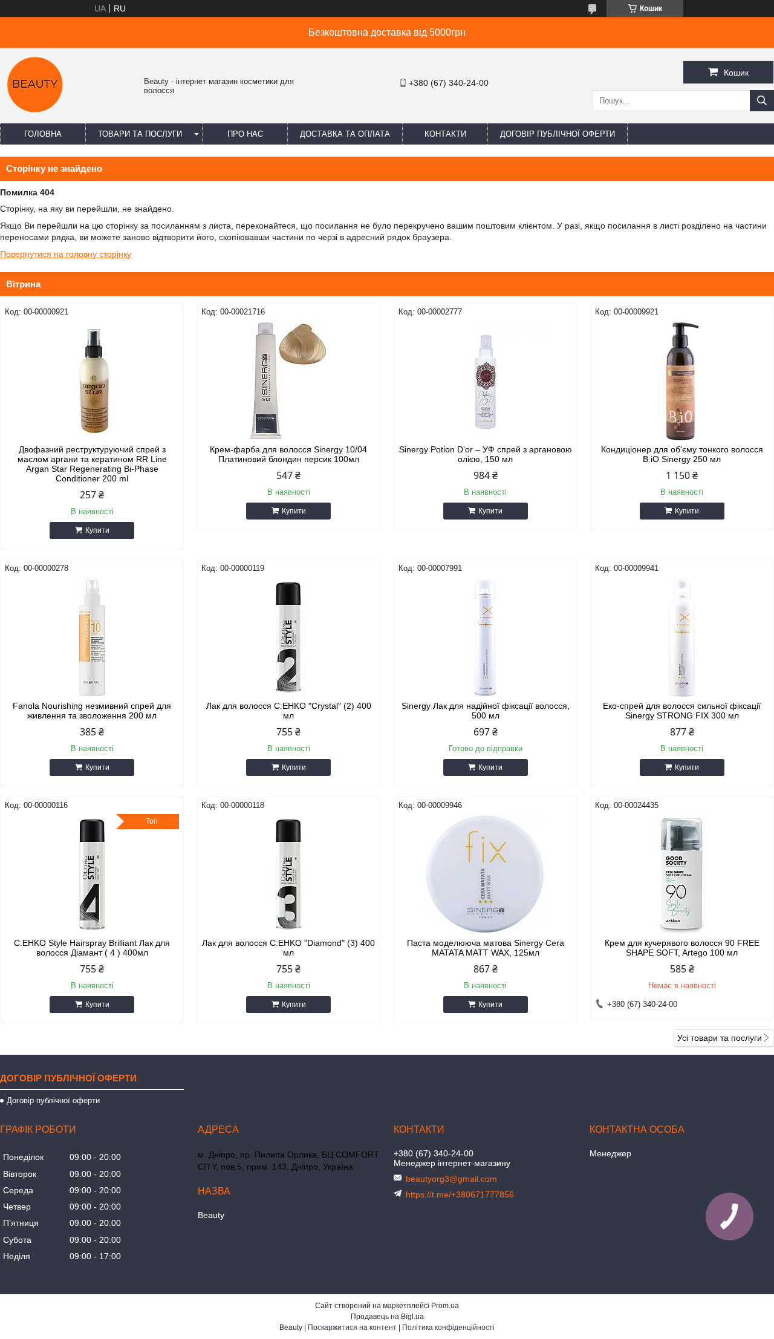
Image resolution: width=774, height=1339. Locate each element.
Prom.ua (445, 1306)
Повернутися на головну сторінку (65, 254)
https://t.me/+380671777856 (460, 1194)
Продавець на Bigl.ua (387, 1316)
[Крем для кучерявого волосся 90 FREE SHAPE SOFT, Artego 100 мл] (682, 874)
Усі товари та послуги (719, 1038)
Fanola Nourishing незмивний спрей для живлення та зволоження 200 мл (92, 710)
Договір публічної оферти (557, 133)
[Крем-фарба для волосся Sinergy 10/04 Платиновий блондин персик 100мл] (288, 381)
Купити (97, 530)
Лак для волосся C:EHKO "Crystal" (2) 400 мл (288, 710)
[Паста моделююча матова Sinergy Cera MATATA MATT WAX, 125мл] (485, 874)
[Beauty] (36, 118)
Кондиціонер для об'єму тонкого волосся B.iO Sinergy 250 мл (682, 454)
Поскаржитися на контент (352, 1327)
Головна (43, 133)
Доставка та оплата (345, 133)
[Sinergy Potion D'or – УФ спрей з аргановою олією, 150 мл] (485, 381)
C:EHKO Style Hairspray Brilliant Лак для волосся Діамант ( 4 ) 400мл (92, 947)
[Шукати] (762, 100)
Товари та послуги (140, 133)
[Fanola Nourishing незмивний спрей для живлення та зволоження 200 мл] (92, 637)
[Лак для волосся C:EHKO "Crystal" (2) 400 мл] (288, 637)
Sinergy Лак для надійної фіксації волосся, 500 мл (486, 710)
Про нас (245, 133)
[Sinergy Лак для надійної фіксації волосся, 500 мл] (485, 637)
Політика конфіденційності (448, 1327)
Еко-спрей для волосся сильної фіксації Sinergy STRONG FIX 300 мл (682, 710)
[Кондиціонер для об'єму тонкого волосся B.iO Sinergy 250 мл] (682, 381)
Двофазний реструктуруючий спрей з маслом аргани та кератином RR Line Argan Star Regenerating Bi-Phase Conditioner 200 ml (92, 464)
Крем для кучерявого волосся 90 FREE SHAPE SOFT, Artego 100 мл (682, 947)
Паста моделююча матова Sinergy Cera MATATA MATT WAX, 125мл (485, 947)
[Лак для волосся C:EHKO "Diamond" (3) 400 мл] (288, 874)
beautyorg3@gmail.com (451, 1179)
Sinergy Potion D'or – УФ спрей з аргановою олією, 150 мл (485, 454)
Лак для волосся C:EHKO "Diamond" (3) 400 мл (288, 947)
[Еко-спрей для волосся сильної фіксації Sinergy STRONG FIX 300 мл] (682, 637)
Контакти (445, 133)
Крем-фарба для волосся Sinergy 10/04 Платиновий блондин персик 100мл (288, 454)
